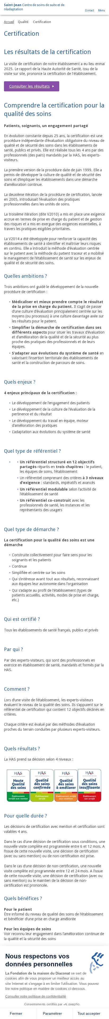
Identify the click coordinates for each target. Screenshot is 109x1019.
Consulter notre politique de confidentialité (35, 996)
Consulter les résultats (29, 86)
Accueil (9, 22)
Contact (89, 10)
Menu (101, 10)
